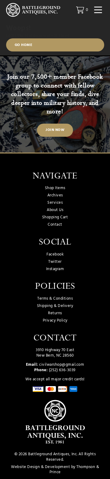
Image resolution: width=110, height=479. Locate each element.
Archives (55, 195)
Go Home (24, 45)
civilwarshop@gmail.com (61, 364)
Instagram (55, 269)
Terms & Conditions (55, 298)
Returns (55, 313)
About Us (55, 210)
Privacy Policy (55, 320)
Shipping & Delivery (55, 306)
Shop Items (55, 188)
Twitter (55, 262)
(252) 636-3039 (62, 370)
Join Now (55, 130)
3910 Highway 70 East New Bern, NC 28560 (55, 353)
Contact (55, 224)
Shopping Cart (55, 217)
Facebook (55, 254)
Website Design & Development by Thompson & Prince (55, 470)
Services (55, 203)
